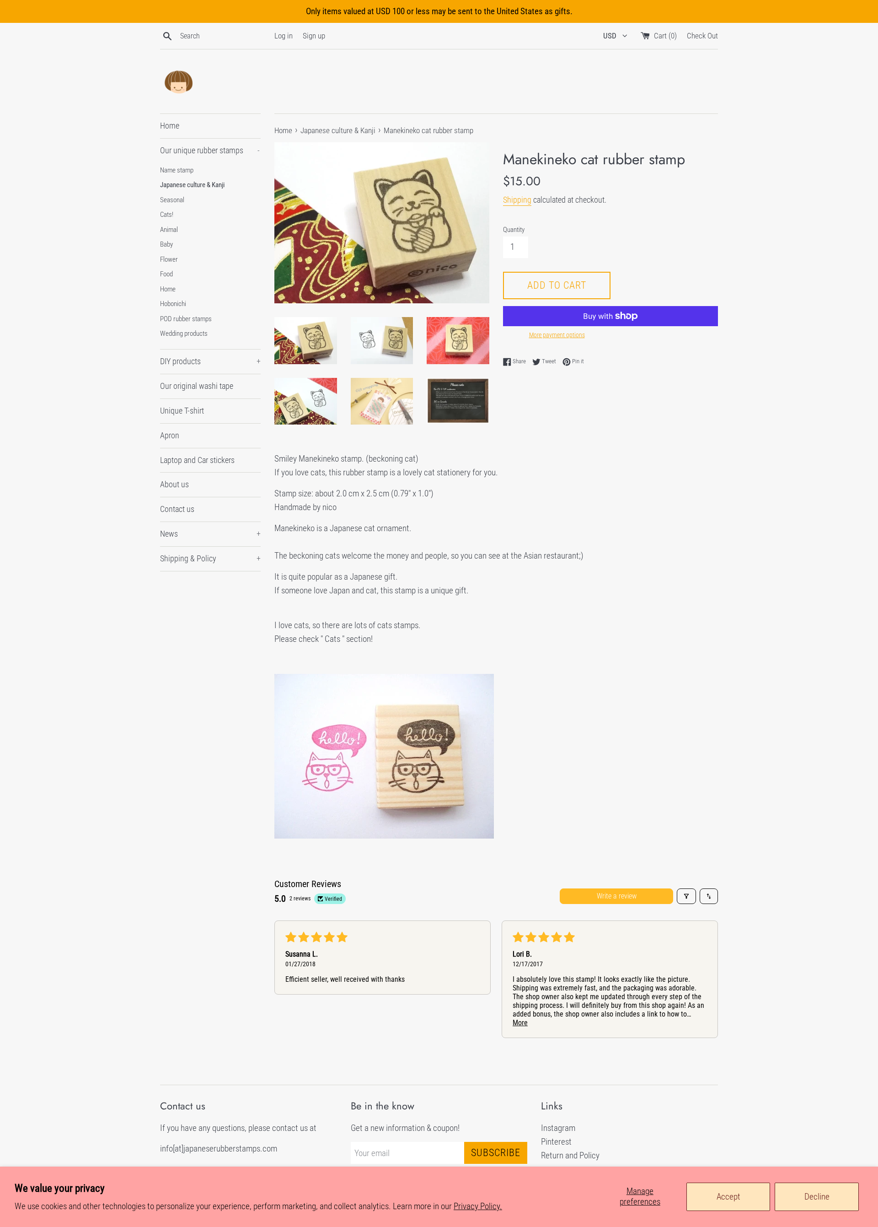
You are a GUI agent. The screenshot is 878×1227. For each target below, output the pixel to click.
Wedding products (184, 333)
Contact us (177, 509)
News (210, 533)
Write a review (617, 896)
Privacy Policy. (478, 1206)
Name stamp (176, 170)
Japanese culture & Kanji (192, 185)
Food (166, 274)
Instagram (558, 1128)
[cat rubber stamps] (384, 835)
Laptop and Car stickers (197, 460)
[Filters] (686, 896)
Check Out (702, 35)
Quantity (514, 230)
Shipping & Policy (210, 558)
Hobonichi (173, 304)
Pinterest (556, 1141)
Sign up (314, 35)
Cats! (166, 214)
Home (169, 125)
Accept (728, 1196)
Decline (817, 1196)
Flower (169, 259)
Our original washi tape (196, 386)
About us (174, 484)
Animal (169, 230)
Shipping (517, 199)
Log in (283, 35)
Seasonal (172, 200)
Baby (166, 244)
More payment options (557, 335)
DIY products (210, 361)
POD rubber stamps (186, 319)
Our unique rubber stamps (210, 150)
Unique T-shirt (182, 410)
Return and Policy (570, 1155)
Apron (169, 435)
